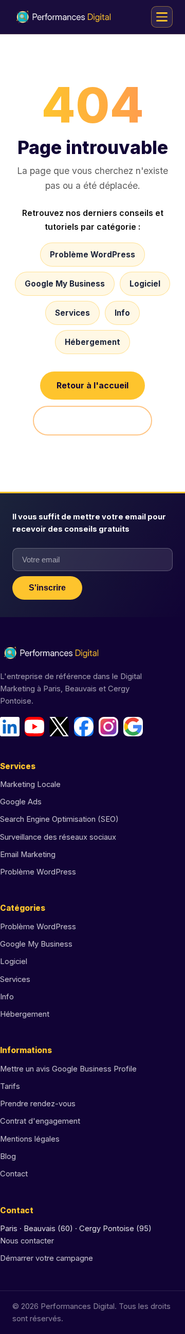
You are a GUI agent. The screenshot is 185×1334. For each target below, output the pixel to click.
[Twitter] (59, 726)
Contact (14, 1173)
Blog (8, 1156)
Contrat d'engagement (40, 1121)
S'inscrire (47, 587)
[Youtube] (34, 726)
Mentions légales (30, 1139)
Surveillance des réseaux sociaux (58, 837)
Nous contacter (27, 1240)
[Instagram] (108, 726)
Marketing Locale (30, 784)
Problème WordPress (92, 254)
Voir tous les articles (92, 420)
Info (122, 313)
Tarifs (10, 1086)
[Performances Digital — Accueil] (63, 17)
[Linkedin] (10, 726)
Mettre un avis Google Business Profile (68, 1069)
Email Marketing (27, 854)
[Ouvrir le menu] (162, 17)
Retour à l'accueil (92, 385)
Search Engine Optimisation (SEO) (59, 819)
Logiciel (145, 284)
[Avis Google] (133, 726)
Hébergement (92, 342)
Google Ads (21, 801)
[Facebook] (84, 726)
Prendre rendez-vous (38, 1103)
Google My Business (65, 284)
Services (72, 313)
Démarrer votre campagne (46, 1258)
